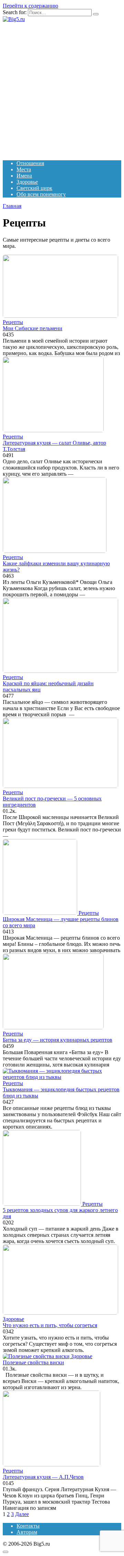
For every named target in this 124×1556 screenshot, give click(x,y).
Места (24, 169)
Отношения (30, 163)
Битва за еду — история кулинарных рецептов (57, 1040)
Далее (22, 1514)
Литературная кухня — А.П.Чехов (43, 1477)
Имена (24, 176)
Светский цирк (34, 188)
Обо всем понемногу (41, 194)
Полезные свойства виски (33, 1362)
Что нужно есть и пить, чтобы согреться (50, 1325)
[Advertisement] (62, 88)
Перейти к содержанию (30, 6)
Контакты (28, 1526)
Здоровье (27, 182)
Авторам (27, 1532)
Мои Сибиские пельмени (32, 328)
